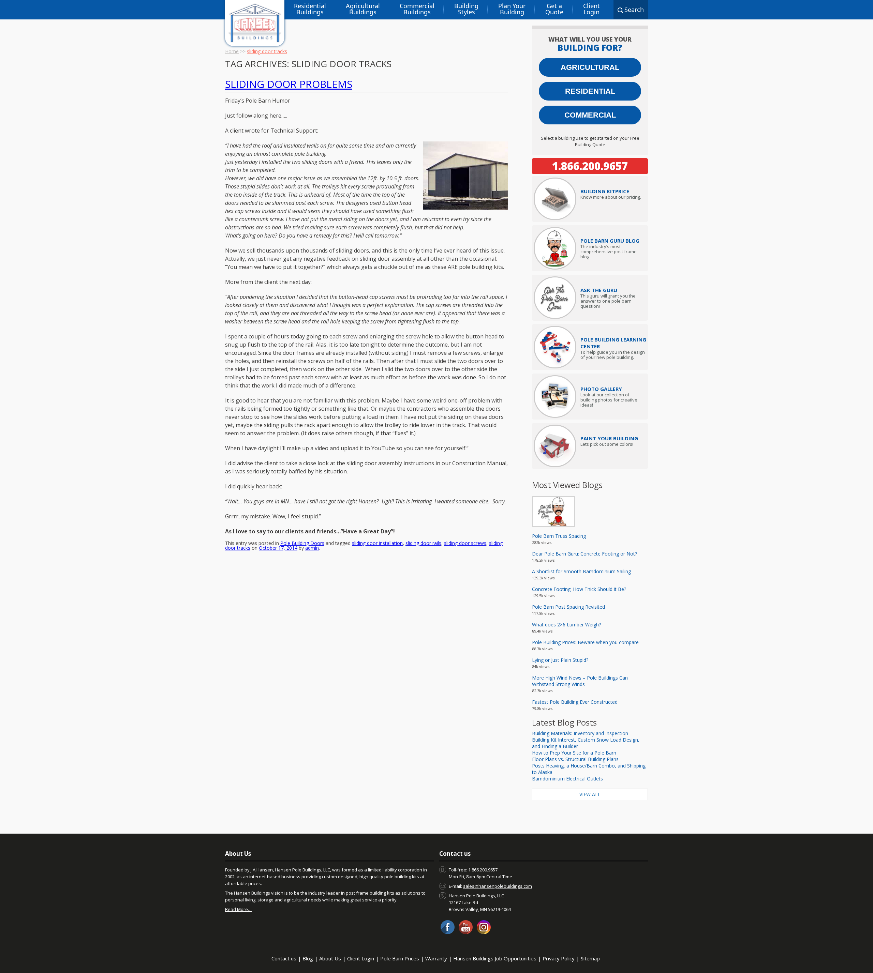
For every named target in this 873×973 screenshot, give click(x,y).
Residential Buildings (310, 9)
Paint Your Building (609, 438)
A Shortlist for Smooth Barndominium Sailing (581, 571)
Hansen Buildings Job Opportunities (494, 958)
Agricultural (590, 67)
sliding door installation (377, 543)
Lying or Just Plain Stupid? (560, 660)
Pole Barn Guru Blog (609, 240)
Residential (590, 91)
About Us (330, 958)
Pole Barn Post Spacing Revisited (568, 607)
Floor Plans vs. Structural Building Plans (575, 759)
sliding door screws (465, 543)
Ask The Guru (598, 290)
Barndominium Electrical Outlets (567, 778)
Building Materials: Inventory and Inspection (580, 733)
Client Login (591, 9)
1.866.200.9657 (590, 166)
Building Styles (466, 9)
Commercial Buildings (417, 9)
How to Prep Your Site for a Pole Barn (574, 752)
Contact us (283, 958)
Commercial (590, 115)
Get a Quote (554, 9)
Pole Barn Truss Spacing (559, 536)
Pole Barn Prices (399, 958)
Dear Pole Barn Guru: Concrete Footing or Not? (584, 553)
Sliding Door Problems (288, 84)
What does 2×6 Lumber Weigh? (566, 624)
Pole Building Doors (302, 543)
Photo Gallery (601, 388)
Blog (307, 958)
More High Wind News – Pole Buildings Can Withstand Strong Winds (580, 680)
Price (604, 191)
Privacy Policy (559, 958)
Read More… (238, 909)
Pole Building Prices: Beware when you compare (585, 642)
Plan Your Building (512, 9)
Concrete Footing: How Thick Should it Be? (579, 589)
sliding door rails (423, 543)
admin (312, 548)
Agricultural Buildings (363, 9)
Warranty (436, 958)
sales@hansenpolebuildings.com (497, 886)
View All (590, 794)
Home (232, 51)
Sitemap (590, 958)
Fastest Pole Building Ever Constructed (575, 702)
